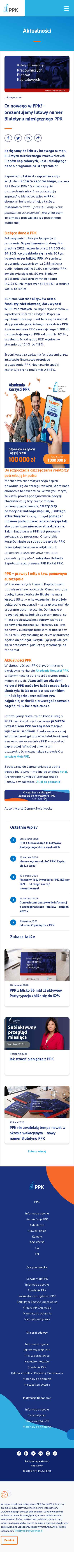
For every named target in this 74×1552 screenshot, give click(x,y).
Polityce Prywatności (29, 1531)
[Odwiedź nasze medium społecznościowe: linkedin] (26, 1453)
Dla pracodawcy (37, 1332)
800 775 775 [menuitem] (37, 1242)
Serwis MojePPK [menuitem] (37, 1219)
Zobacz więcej (37, 1151)
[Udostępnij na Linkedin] (29, 137)
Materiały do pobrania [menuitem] (37, 1313)
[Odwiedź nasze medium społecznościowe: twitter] (33, 1453)
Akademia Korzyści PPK (52, 671)
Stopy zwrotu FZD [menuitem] (37, 1421)
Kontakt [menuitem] (37, 1236)
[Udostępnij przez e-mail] (38, 137)
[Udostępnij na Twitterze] (19, 137)
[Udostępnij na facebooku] (9, 137)
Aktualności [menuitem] (37, 1225)
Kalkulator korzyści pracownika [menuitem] (37, 1302)
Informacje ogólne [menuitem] (37, 1213)
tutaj (63, 772)
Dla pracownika (37, 1267)
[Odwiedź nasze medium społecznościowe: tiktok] (55, 1453)
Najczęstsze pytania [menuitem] (37, 1319)
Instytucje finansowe (37, 1398)
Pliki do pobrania (48, 782)
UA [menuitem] (37, 1248)
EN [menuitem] (37, 1254)
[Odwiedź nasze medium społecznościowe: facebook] (19, 1453)
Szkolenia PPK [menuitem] (37, 1290)
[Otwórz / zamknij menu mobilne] (66, 8)
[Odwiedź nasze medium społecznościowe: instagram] (48, 1453)
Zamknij (9, 1540)
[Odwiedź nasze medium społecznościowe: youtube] (40, 1453)
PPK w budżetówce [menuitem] (37, 1356)
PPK (37, 1202)
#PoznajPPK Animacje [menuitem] (37, 1308)
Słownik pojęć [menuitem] (37, 1231)
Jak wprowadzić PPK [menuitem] (37, 1350)
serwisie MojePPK (16, 756)
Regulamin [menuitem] (37, 1465)
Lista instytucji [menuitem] (37, 1415)
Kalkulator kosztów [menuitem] (37, 1361)
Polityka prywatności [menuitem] (37, 1461)
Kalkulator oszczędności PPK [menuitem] (37, 1296)
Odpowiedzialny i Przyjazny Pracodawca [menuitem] (37, 1373)
